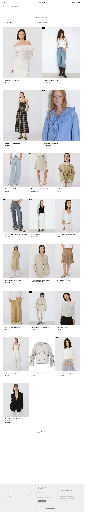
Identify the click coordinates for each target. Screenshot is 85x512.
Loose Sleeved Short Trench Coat (40, 373)
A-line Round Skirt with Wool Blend (40, 189)
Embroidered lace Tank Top (51, 80)
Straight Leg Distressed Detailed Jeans (16, 234)
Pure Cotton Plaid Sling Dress (13, 143)
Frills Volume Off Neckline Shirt (13, 80)
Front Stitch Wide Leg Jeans (13, 189)
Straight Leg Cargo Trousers (12, 327)
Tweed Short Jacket (62, 327)
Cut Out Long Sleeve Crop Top (65, 373)
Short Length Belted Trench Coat (40, 327)
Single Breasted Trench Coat (13, 280)
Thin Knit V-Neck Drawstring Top (66, 234)
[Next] (45, 431)
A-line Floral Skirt (35, 234)
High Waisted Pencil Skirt (64, 280)
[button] (5, 2)
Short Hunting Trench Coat (64, 189)
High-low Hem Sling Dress (12, 373)
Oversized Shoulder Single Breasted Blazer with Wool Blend (40, 281)
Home (4, 6)
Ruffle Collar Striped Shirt (51, 143)
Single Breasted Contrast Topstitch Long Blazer (14, 419)
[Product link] (22, 55)
